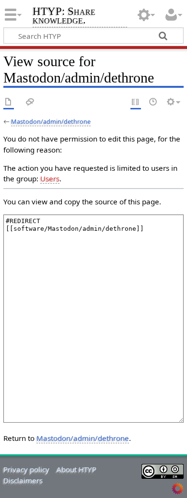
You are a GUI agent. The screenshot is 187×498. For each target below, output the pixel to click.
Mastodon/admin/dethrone (51, 121)
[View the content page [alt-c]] (8, 102)
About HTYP (76, 469)
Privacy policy (26, 469)
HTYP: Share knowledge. (64, 16)
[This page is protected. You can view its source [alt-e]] (135, 102)
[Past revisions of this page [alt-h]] (153, 102)
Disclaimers (23, 480)
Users (49, 178)
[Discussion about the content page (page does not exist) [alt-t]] (30, 102)
